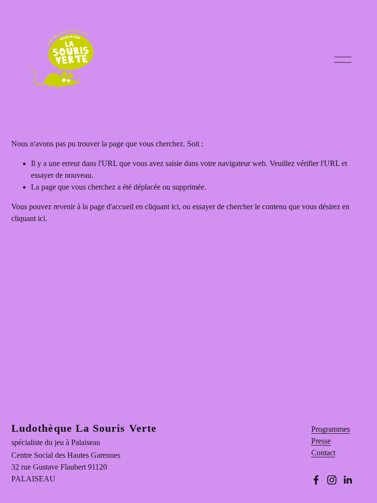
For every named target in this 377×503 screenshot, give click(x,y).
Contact (323, 452)
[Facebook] (316, 480)
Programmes (330, 429)
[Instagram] (332, 480)
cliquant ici (162, 206)
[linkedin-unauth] (347, 480)
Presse (321, 441)
